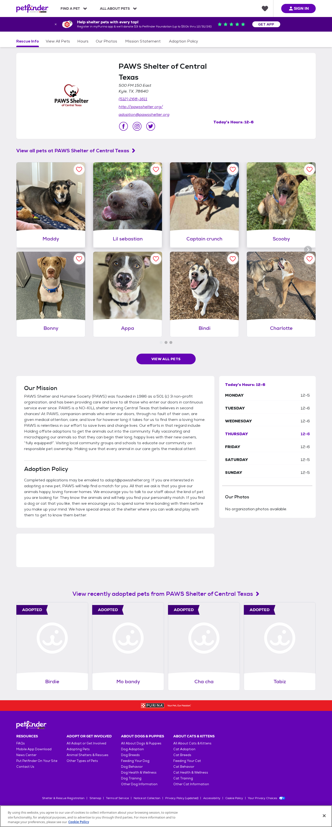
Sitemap (95, 798)
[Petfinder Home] (32, 8)
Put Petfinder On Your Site (36, 761)
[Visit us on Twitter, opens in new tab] (151, 126)
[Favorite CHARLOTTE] (309, 259)
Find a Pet (70, 8)
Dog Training (131, 778)
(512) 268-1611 (133, 99)
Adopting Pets (78, 749)
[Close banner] (56, 24)
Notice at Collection (147, 798)
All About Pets (115, 8)
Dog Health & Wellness (139, 772)
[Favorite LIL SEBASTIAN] (156, 169)
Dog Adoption (132, 749)
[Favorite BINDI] (233, 259)
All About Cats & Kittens (192, 743)
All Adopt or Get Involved (86, 743)
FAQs (20, 743)
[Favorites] (264, 8)
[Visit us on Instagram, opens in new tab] (137, 126)
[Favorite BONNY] (79, 259)
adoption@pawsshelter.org (144, 114)
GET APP (266, 24)
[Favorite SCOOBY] (309, 169)
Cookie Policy (234, 798)
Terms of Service (117, 798)
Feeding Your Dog (135, 761)
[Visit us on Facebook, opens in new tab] (123, 126)
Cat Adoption (184, 749)
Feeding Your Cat (187, 761)
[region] (166, 816)
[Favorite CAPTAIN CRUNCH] (233, 169)
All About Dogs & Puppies (141, 743)
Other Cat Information (191, 784)
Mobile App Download (34, 749)
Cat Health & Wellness (190, 772)
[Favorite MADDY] (79, 169)
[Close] (324, 815)
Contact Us (25, 767)
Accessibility (211, 798)
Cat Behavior (183, 767)
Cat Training (183, 778)
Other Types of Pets (82, 761)
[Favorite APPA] (156, 259)
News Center (26, 755)
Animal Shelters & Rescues (87, 755)
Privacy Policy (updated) (181, 798)
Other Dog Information (139, 784)
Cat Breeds (182, 755)
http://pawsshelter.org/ (141, 106)
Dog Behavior (132, 767)
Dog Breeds (130, 755)
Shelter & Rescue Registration (63, 798)
